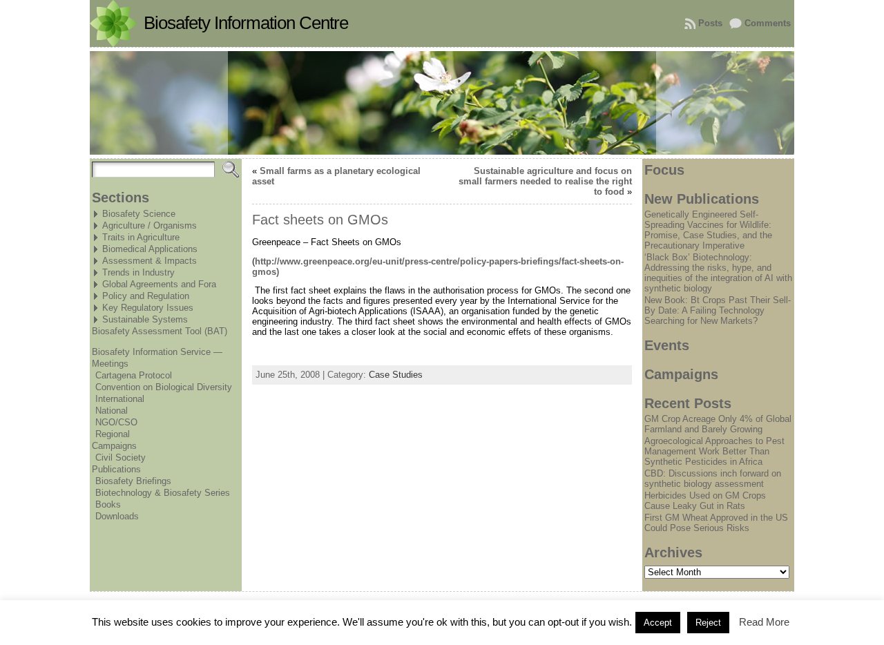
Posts (710, 23)
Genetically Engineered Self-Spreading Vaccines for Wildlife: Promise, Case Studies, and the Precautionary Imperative (708, 230)
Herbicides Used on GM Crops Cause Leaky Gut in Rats (705, 500)
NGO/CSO (116, 422)
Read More (764, 622)
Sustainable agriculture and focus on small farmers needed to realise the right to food (545, 181)
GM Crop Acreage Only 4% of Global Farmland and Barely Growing (717, 424)
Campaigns (114, 446)
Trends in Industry (138, 272)
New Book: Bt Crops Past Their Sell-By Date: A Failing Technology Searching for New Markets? (717, 310)
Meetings (110, 363)
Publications (116, 469)
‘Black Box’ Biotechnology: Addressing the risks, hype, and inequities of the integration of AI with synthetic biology (718, 272)
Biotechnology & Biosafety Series (162, 493)
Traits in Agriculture (141, 237)
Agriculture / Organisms (149, 225)
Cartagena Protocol (133, 375)
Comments (767, 23)
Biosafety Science (138, 214)
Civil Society (120, 457)
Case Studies (396, 374)
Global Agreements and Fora (159, 284)
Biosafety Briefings (133, 481)
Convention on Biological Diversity (163, 387)
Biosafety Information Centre (246, 22)
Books (108, 504)
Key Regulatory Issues (147, 307)
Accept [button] (658, 622)
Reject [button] (708, 622)
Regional (112, 434)
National (111, 410)
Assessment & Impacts (149, 261)
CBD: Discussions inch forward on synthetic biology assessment (712, 478)
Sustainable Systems (145, 319)
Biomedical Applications (150, 249)
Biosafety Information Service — (157, 352)
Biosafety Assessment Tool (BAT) (159, 331)
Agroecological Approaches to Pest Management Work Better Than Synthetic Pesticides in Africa (714, 451)
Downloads (117, 516)
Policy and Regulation (145, 296)
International (119, 399)
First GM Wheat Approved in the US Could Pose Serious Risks (716, 522)
